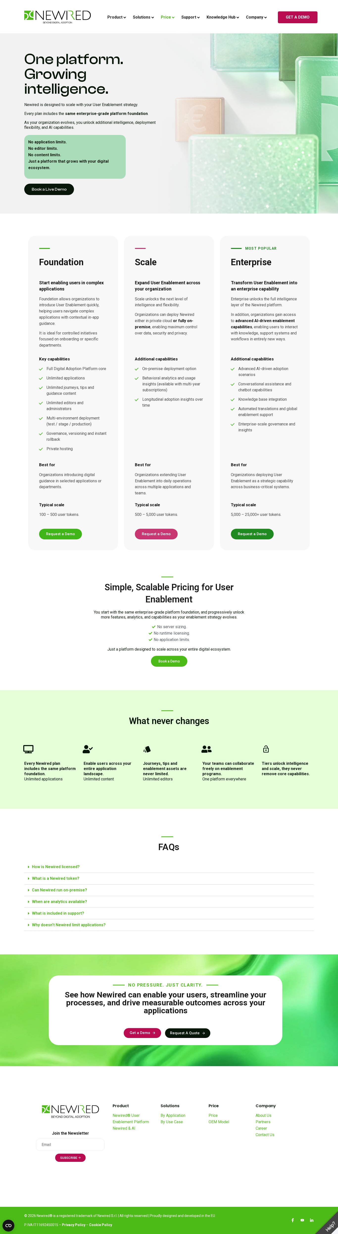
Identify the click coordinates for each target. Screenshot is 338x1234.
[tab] (169, 867)
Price (213, 1115)
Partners (263, 1122)
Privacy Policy (73, 1225)
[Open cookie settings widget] (8, 1226)
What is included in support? (58, 913)
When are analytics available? (59, 901)
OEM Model (219, 1122)
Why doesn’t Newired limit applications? (69, 925)
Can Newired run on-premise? (59, 890)
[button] (49, 189)
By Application (173, 1115)
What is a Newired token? (55, 878)
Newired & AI (124, 1128)
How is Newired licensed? (56, 866)
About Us (263, 1115)
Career (261, 1128)
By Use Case (172, 1122)
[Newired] (57, 17)
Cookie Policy (100, 1225)
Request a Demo (60, 534)
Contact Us (265, 1134)
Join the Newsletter (70, 1133)
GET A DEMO (298, 17)
